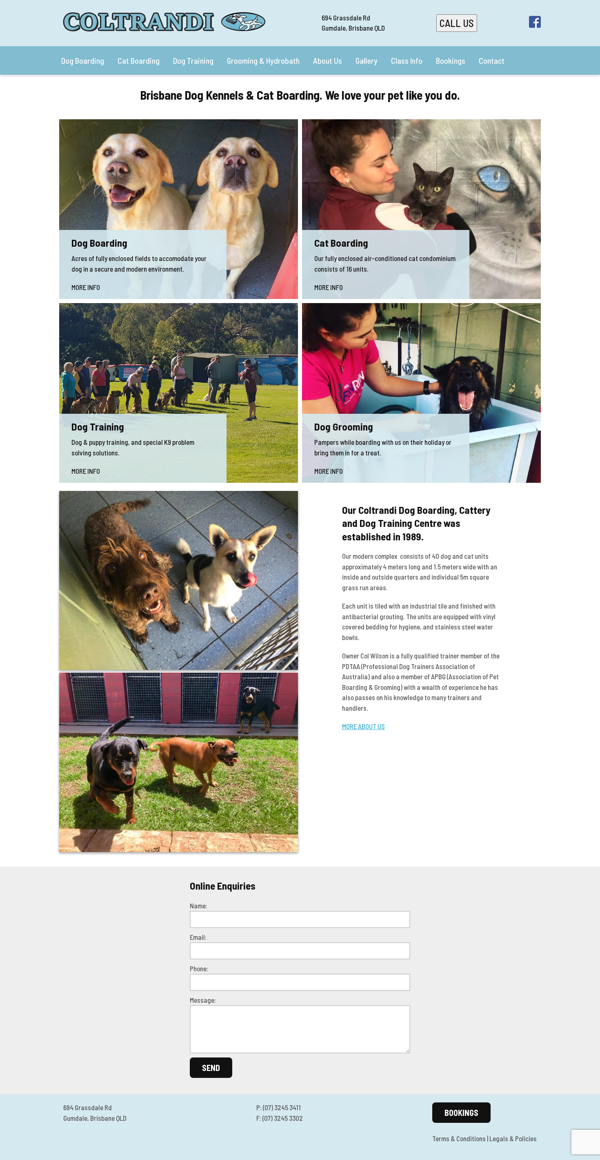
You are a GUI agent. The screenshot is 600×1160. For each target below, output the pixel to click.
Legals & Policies (513, 1138)
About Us (327, 60)
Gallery (367, 60)
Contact (491, 60)
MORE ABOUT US (363, 726)
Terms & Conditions (459, 1138)
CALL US (457, 23)
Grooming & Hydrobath (263, 60)
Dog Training (193, 60)
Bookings (450, 60)
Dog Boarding (82, 60)
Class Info (406, 60)
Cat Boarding (139, 60)
